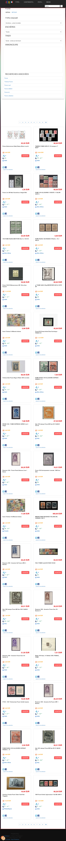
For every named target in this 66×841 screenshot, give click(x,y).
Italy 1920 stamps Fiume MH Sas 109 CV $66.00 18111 (15, 609)
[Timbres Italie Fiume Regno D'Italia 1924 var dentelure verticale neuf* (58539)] (16, 366)
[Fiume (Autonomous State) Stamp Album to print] (16, 135)
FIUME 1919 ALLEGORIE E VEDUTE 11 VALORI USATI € (47, 193)
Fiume (6, 78)
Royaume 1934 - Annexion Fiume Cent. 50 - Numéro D (46, 609)
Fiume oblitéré (8, 89)
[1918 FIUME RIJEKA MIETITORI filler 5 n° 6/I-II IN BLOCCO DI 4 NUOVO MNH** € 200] (16, 227)
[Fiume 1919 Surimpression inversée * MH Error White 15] (48, 459)
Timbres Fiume (8, 81)
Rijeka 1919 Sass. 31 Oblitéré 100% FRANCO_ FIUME (47, 656)
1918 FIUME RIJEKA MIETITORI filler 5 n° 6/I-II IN (15, 239)
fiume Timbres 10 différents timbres (11, 516)
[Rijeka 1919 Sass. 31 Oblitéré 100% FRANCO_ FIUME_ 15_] (48, 644)
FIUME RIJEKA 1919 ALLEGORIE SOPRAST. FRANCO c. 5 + (47, 378)
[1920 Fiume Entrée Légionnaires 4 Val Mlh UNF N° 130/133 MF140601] (48, 783)
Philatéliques (8, 809)
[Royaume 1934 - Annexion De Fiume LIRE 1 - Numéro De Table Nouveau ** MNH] (48, 691)
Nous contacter (6, 839)
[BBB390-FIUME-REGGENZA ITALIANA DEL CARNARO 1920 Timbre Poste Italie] (48, 505)
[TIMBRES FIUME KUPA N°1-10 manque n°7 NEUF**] (48, 134)
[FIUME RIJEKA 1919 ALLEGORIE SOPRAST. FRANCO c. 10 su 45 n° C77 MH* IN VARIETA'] (16, 737)
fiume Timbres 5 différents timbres (11, 331)
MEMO (48, 2)
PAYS (39, 2)
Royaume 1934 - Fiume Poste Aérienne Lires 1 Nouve (14, 471)
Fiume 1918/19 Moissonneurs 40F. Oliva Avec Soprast (14, 285)
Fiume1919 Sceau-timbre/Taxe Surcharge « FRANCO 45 (46, 332)
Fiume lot (7, 92)
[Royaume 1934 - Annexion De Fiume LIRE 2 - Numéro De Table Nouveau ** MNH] (16, 552)
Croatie (6, 531)
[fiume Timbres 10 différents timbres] (16, 505)
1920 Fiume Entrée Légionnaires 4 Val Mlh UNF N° (48, 794)
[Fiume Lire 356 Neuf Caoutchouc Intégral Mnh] (16, 181)
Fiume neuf (7, 85)
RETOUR (14, 12)
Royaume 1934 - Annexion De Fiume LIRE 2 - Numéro (14, 563)
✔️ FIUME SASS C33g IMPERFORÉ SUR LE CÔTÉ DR (48, 285)
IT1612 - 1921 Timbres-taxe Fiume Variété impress (15, 702)
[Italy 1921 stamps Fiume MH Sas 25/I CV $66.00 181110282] (48, 737)
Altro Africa (40, 207)
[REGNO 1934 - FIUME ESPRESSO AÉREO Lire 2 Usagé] (16, 413)
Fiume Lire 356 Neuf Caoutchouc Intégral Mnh (14, 192)
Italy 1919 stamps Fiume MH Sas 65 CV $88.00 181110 (47, 424)
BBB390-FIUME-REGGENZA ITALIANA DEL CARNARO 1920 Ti (46, 517)
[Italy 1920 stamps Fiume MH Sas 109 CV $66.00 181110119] (15, 598)
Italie (5, 160)
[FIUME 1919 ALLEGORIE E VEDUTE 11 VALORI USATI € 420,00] (48, 181)
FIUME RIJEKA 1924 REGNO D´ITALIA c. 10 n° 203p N (47, 239)
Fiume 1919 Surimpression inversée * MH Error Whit (47, 471)
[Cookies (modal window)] (3, 838)
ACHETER (25, 156)
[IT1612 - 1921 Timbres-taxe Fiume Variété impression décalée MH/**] (16, 691)
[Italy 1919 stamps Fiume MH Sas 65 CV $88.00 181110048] (49, 413)
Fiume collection (8, 96)
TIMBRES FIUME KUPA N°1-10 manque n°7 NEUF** (46, 146)
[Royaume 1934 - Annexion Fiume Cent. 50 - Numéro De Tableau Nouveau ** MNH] (48, 598)
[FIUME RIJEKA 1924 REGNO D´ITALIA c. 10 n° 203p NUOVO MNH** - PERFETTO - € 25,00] (48, 227)
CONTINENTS (28, 2)
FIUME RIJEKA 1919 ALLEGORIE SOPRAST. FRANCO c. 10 (14, 748)
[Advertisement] (33, 60)
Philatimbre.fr (6, 836)
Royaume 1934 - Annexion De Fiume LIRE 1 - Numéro (47, 702)
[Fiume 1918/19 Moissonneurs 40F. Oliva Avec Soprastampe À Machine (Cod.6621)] (16, 274)
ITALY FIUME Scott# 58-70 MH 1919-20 (45, 563)
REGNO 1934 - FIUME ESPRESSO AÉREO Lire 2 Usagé (15, 424)
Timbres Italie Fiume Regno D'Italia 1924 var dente (15, 378)
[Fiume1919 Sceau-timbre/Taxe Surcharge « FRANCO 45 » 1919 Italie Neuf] (48, 320)
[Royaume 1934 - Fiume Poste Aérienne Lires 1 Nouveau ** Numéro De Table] (16, 459)
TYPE (17, 2)
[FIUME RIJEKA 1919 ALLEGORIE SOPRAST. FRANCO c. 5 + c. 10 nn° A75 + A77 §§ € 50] (48, 366)
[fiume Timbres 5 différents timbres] (16, 320)
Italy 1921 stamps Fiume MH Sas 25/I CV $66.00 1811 (47, 748)
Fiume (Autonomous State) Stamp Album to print (15, 146)
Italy (38, 438)
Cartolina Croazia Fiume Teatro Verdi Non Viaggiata (13, 795)
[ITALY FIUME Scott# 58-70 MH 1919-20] (48, 552)
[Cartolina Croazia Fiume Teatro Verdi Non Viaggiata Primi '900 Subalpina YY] (16, 783)
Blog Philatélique (15, 839)
